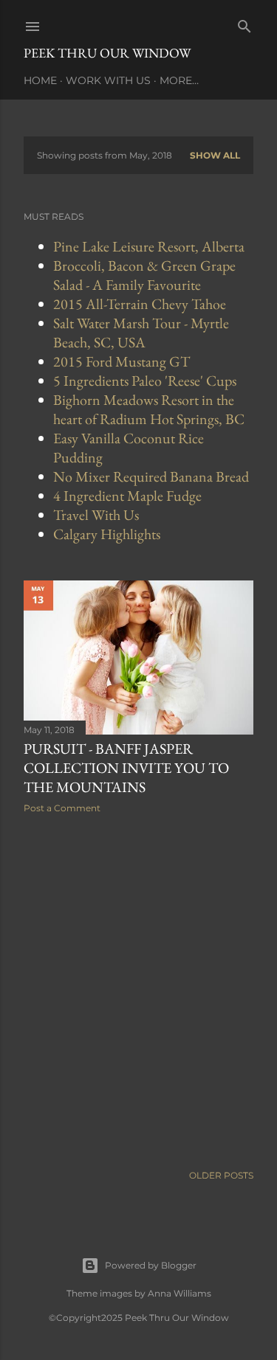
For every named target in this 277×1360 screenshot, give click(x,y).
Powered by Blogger (150, 1265)
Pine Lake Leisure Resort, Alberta (148, 246)
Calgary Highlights (106, 534)
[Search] (244, 23)
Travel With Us (96, 514)
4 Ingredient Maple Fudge (127, 495)
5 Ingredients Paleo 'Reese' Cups (144, 380)
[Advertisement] (138, 988)
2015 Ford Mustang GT (121, 361)
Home (40, 80)
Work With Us (108, 80)
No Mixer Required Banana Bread (151, 476)
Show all (215, 155)
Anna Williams (179, 1293)
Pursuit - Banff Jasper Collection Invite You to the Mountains (126, 768)
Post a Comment (62, 807)
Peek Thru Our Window (107, 52)
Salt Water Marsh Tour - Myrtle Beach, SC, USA (141, 332)
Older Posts (221, 1175)
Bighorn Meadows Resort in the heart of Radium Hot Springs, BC (148, 409)
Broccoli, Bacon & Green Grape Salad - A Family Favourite (144, 275)
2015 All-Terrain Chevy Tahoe (139, 303)
